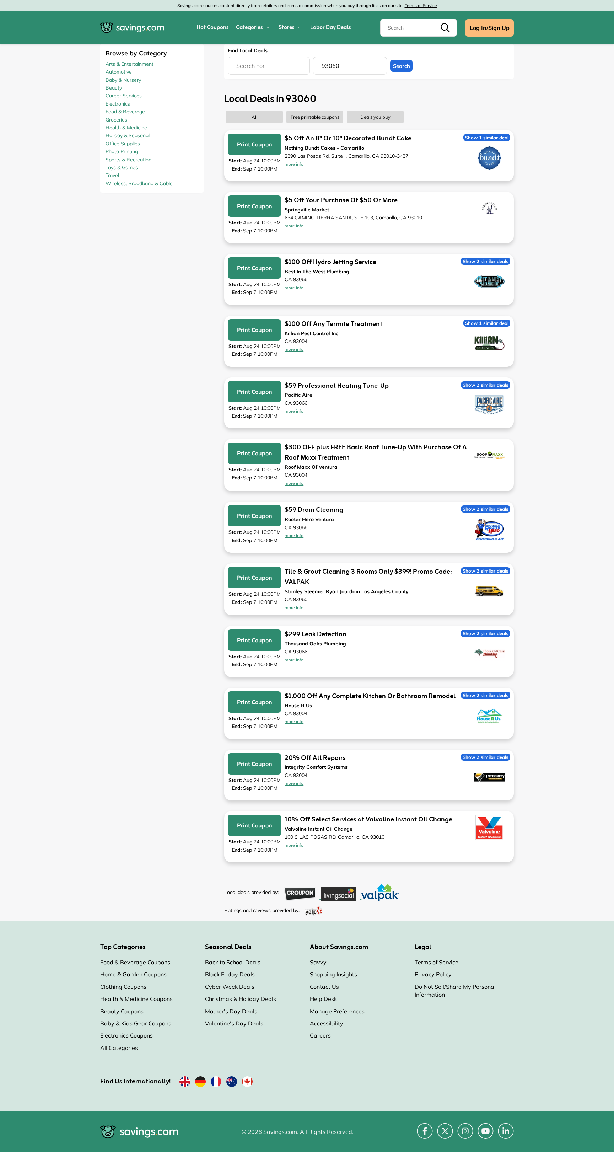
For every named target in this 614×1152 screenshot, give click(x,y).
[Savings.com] (132, 27)
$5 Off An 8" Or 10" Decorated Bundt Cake (348, 139)
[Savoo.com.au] (231, 1083)
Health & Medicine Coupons (136, 998)
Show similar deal (486, 137)
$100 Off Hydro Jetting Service (330, 262)
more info (294, 164)
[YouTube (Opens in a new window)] (486, 1135)
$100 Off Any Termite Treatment (333, 324)
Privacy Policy (433, 974)
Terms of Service (421, 5)
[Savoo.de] (200, 1083)
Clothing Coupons (123, 986)
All (254, 117)
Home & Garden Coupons (133, 974)
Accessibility (326, 1023)
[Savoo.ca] (247, 1083)
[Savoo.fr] (216, 1083)
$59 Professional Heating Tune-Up (337, 386)
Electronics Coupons (126, 1035)
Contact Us (324, 986)
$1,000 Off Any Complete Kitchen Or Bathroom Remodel (370, 696)
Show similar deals (485, 261)
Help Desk (323, 998)
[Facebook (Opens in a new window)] (425, 1135)
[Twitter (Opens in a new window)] (445, 1135)
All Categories (119, 1047)
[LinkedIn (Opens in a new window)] (506, 1135)
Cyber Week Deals (229, 986)
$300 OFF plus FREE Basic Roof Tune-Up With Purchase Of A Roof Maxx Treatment (376, 452)
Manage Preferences (337, 1011)
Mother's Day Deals (231, 1011)
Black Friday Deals (230, 974)
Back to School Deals (232, 962)
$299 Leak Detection (315, 634)
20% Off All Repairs (315, 758)
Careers (320, 1035)
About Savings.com (339, 947)
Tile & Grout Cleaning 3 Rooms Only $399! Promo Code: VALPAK (368, 577)
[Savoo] (184, 1083)
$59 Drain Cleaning (314, 510)
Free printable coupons (315, 117)
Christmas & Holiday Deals (240, 998)
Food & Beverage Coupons (135, 962)
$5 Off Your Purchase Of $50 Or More (341, 200)
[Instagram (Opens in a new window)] (465, 1135)
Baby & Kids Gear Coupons (135, 1023)
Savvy (318, 962)
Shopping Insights (333, 974)
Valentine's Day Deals (234, 1023)
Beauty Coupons (122, 1011)
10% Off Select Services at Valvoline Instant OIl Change (368, 820)
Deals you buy (375, 117)
